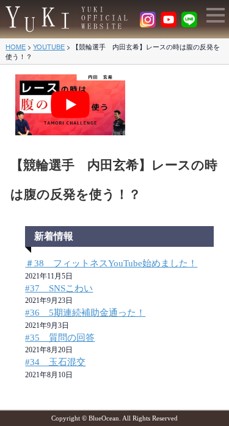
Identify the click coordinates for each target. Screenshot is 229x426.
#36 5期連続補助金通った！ (85, 313)
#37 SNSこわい (59, 288)
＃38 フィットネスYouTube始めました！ (111, 263)
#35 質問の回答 (60, 338)
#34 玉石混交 (55, 362)
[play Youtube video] (70, 104)
